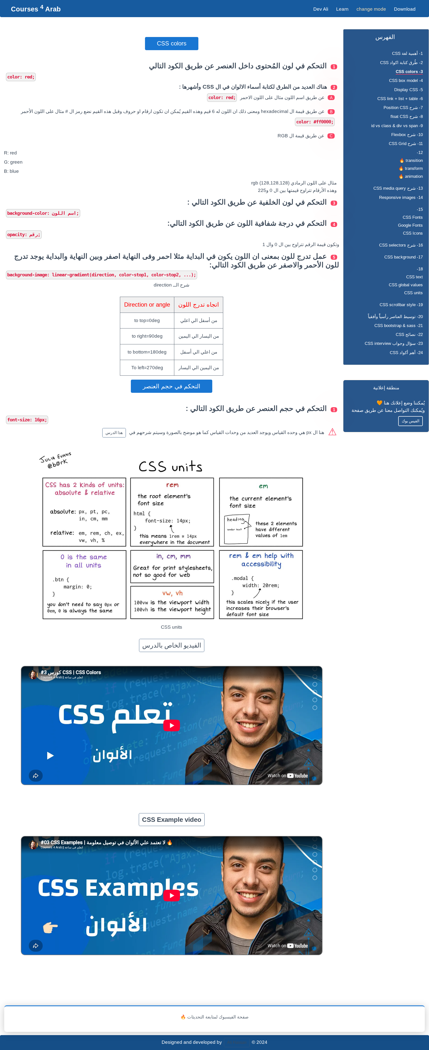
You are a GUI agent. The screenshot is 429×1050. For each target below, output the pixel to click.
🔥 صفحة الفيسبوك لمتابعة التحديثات (214, 1016)
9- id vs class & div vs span (397, 125)
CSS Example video (171, 819)
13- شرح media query (398, 188)
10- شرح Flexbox (407, 134)
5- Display (408, 89)
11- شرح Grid (406, 143)
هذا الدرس (114, 433)
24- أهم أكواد (406, 352)
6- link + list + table (400, 98)
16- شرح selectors (401, 245)
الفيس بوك (410, 421)
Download (405, 9)
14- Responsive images (401, 197)
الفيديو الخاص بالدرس (171, 645)
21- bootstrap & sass (398, 325)
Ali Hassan (237, 1042)
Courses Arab (36, 9)
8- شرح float (407, 116)
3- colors (409, 71)
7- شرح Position (403, 107)
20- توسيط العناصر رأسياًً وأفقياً (395, 316)
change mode (371, 9)
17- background (403, 257)
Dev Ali (320, 9)
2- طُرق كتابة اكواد (401, 62)
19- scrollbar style (401, 304)
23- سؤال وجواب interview (394, 343)
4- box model (406, 80)
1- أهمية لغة (407, 53)
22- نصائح (409, 334)
